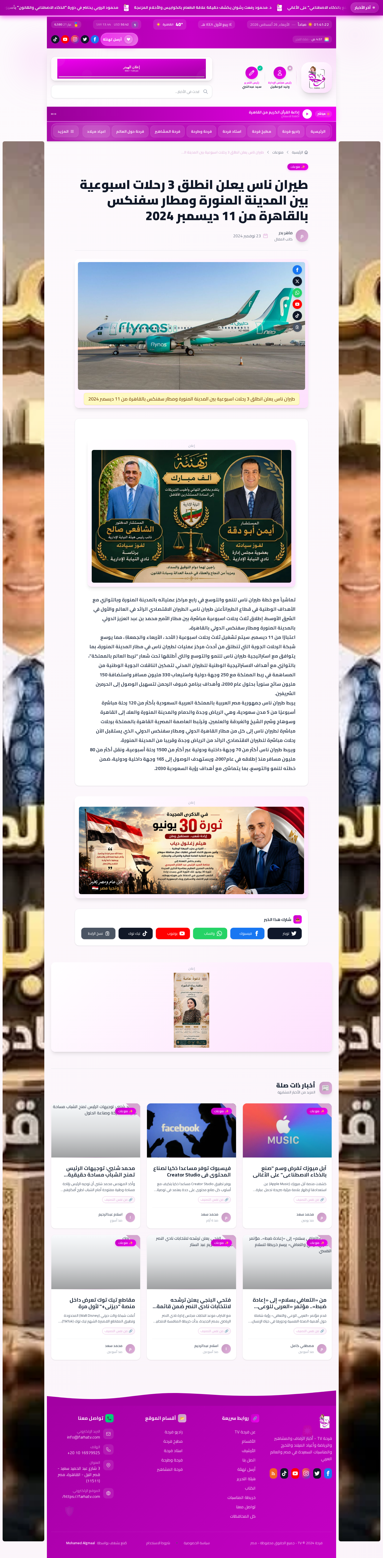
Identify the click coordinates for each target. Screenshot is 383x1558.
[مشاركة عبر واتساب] (297, 292)
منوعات (277, 152)
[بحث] (205, 91)
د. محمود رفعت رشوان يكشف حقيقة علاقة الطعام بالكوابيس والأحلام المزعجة (201, 7)
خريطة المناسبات (241, 1497)
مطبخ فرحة (173, 1441)
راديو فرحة (174, 1432)
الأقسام (249, 1441)
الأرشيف (249, 1450)
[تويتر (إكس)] (85, 39)
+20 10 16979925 (83, 1453)
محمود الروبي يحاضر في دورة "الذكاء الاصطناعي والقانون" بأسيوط (59, 7)
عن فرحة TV (245, 1432)
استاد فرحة (173, 1450)
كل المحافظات (243, 1516)
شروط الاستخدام (158, 1543)
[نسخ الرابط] (297, 327)
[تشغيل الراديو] (307, 114)
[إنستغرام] (75, 39)
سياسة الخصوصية (197, 1543)
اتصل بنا (249, 1460)
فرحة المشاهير (170, 1469)
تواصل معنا (246, 1507)
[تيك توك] (55, 39)
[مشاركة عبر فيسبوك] (297, 270)
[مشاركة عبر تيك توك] (297, 315)
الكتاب (250, 1488)
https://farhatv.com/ (81, 1496)
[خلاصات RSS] (273, 1473)
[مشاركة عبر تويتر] (297, 281)
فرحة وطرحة (172, 1460)
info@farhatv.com (83, 1437)
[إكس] (317, 1473)
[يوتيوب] (65, 39)
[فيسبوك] (95, 39)
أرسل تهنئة (246, 1469)
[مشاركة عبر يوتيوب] (297, 304)
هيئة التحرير (246, 1479)
